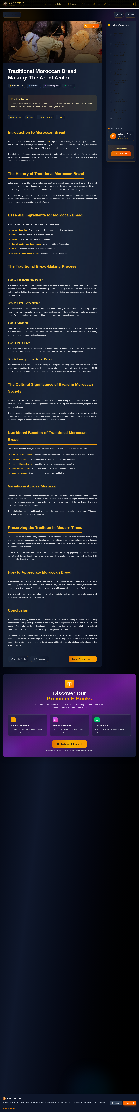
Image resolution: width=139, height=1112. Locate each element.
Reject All (116, 1103)
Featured (73, 4)
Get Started (124, 4)
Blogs (108, 4)
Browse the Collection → (69, 1102)
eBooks (98, 4)
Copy (90, 1089)
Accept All (130, 1103)
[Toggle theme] (134, 4)
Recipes (86, 4)
